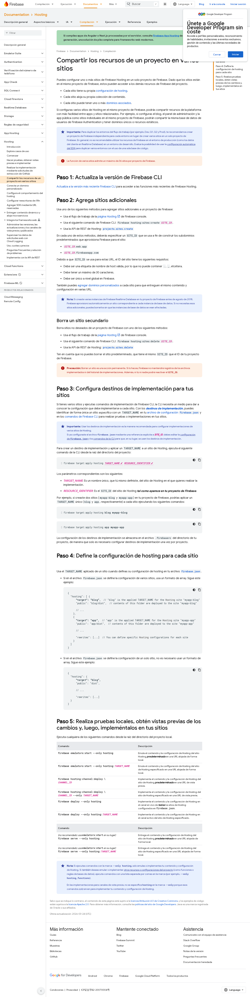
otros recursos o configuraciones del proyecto (148, 869)
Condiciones (56, 989)
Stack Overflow (191, 940)
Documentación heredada (197, 962)
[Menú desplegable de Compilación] (53, 4)
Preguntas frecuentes (195, 956)
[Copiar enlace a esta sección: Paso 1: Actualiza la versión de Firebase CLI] (165, 178)
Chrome (108, 975)
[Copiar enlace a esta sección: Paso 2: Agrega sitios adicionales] (140, 201)
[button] (20, 53)
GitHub (53, 956)
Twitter (120, 945)
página (107, 216)
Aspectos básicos (44, 22)
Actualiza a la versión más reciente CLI (86, 186)
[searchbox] (23, 33)
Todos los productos (177, 975)
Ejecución (66, 4)
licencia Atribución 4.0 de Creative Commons (154, 901)
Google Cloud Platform (147, 975)
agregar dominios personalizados (98, 285)
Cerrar (217, 54)
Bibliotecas (55, 951)
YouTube (121, 951)
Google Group (191, 945)
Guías (53, 934)
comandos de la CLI (104, 438)
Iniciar (235, 54)
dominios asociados (118, 103)
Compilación (42, 4)
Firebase (61, 51)
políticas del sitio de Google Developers (155, 904)
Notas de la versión (193, 951)
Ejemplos (152, 22)
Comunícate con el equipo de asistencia (204, 934)
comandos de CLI (81, 416)
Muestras (55, 945)
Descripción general (16, 22)
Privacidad (72, 989)
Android (92, 975)
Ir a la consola (217, 4)
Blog (201, 4)
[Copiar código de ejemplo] (199, 460)
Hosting (41, 15)
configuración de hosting (111, 91)
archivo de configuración (172, 412)
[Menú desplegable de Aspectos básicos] (59, 22)
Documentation (16, 15)
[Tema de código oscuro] (194, 460)
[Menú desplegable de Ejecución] (76, 4)
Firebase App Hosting (166, 35)
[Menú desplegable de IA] (72, 22)
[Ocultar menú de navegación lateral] (41, 990)
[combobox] (142, 4)
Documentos (90, 4)
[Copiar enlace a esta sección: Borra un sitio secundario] (111, 321)
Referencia (134, 22)
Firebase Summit (125, 940)
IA (67, 22)
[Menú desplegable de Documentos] (102, 4)
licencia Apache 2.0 (79, 904)
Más (111, 4)
